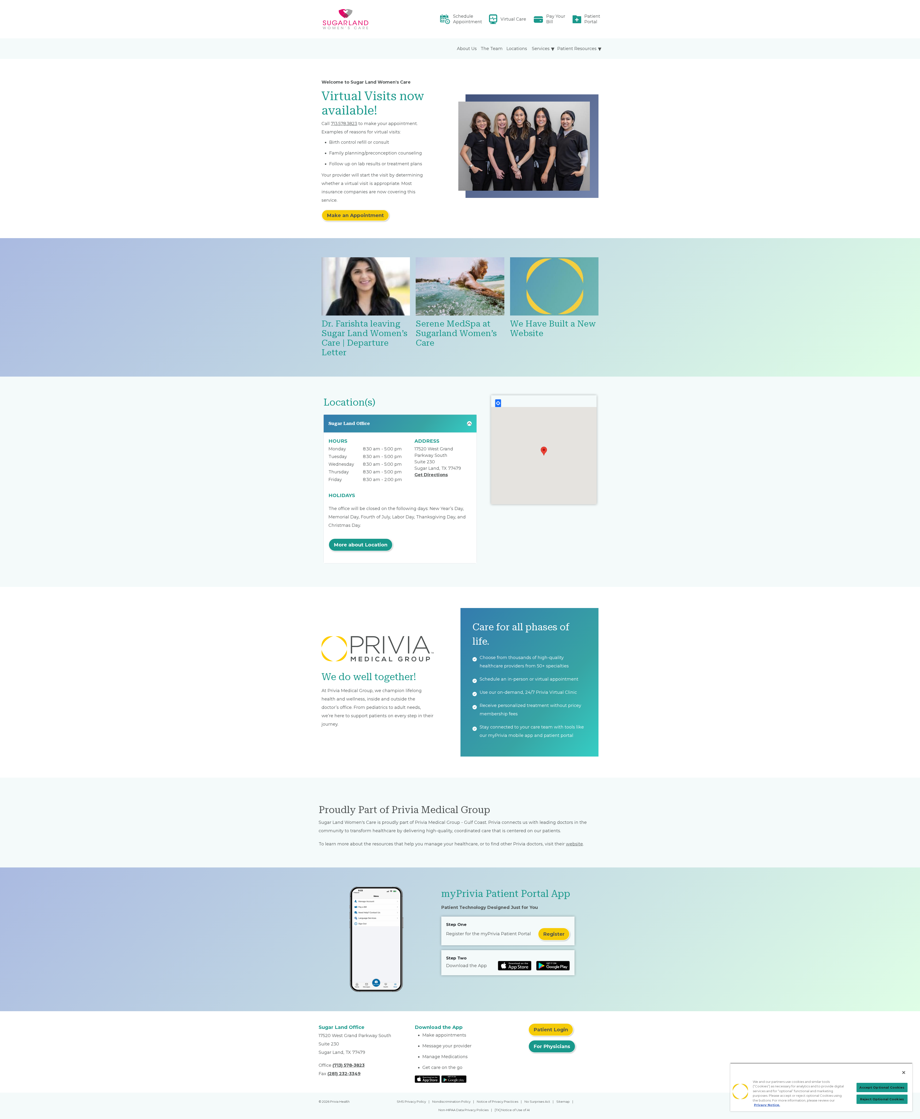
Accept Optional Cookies (881, 1087)
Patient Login (551, 1030)
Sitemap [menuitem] (563, 1101)
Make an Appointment (355, 215)
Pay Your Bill (555, 19)
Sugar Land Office (349, 423)
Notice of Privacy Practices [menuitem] (497, 1101)
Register (553, 934)
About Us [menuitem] (467, 48)
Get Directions (431, 474)
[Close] (903, 1072)
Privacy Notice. (767, 1105)
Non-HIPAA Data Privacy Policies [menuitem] (463, 1110)
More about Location (360, 545)
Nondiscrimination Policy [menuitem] (451, 1101)
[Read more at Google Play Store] (553, 965)
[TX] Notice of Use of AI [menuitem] (512, 1110)
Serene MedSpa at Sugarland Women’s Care (456, 333)
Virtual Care (513, 19)
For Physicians (552, 1046)
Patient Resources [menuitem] (577, 48)
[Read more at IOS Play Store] (514, 965)
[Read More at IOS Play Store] (427, 1078)
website (574, 844)
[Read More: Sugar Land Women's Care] (364, 19)
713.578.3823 (344, 123)
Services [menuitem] (541, 48)
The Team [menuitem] (492, 48)
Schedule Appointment (467, 19)
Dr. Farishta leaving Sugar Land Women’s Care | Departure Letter (364, 338)
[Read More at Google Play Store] (453, 1078)
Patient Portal (592, 19)
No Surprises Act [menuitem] (537, 1101)
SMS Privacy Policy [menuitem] (411, 1101)
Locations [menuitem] (516, 48)
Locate (498, 403)
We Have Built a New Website (553, 328)
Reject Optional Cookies (882, 1099)
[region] (821, 1087)
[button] (544, 451)
